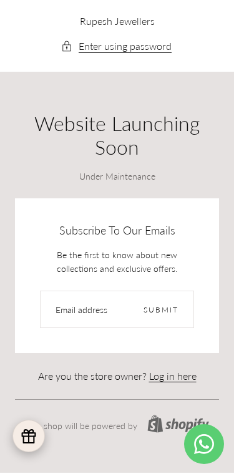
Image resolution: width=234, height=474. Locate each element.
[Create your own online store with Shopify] (178, 424)
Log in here (173, 376)
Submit (161, 309)
